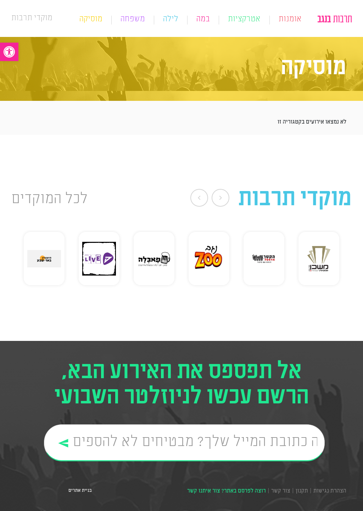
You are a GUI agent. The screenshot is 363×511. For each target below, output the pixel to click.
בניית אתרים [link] (79, 490)
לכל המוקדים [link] (49, 199)
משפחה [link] (133, 20)
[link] (9, 52)
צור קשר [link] (280, 491)
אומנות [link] (290, 20)
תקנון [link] (302, 491)
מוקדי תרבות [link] (31, 18)
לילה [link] (170, 20)
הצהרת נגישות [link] (329, 491)
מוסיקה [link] (90, 20)
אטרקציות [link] (244, 20)
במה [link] (203, 20)
